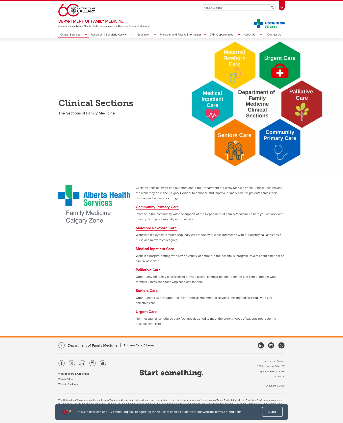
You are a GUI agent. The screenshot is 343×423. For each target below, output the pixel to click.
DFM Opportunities (221, 35)
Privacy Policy (65, 379)
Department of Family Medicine (91, 21)
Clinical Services (70, 35)
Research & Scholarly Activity (109, 35)
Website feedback (68, 384)
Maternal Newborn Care (156, 228)
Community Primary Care (157, 207)
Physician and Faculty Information (180, 35)
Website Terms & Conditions (222, 412)
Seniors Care (147, 290)
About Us (249, 35)
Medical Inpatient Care (155, 248)
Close (272, 412)
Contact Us (274, 35)
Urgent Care (146, 311)
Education (143, 35)
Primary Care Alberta (139, 345)
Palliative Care (148, 269)
